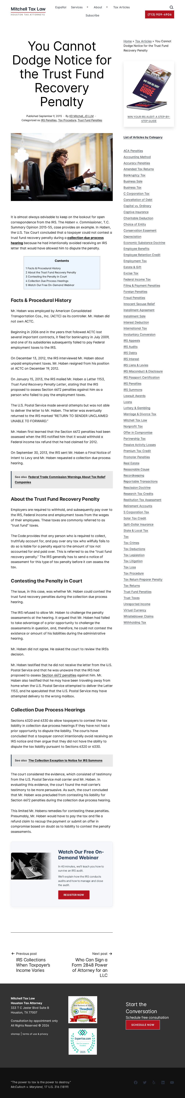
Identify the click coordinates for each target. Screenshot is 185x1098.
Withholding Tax (135, 622)
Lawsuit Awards (134, 396)
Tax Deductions (134, 549)
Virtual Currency (135, 610)
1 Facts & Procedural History (43, 268)
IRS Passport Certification (142, 377)
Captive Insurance (136, 212)
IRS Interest (131, 359)
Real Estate (131, 463)
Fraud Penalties (134, 298)
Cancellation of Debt (138, 200)
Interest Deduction (136, 322)
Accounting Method (137, 157)
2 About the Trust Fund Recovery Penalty (51, 272)
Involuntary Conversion (139, 334)
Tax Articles (121, 7)
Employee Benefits (136, 248)
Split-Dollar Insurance (138, 524)
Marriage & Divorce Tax (140, 414)
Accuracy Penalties (137, 163)
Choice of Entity (135, 224)
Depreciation (132, 236)
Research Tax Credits (138, 493)
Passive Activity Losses (140, 445)
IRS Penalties (49, 120)
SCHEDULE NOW (142, 1024)
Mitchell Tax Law (135, 420)
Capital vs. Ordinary (137, 206)
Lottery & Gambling (137, 408)
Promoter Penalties (137, 457)
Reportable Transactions (141, 481)
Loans (128, 402)
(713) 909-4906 (160, 14)
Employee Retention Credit (142, 255)
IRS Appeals (132, 340)
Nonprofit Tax (133, 426)
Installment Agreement (139, 310)
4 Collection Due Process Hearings (47, 281)
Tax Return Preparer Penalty (143, 579)
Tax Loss (130, 567)
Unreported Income (137, 604)
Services (77, 7)
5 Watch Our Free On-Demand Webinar (50, 285)
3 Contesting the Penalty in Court (46, 276)
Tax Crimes (131, 543)
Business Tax (132, 187)
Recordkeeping (134, 475)
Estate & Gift (132, 267)
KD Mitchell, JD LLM (81, 116)
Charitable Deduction (138, 218)
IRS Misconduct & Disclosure (143, 371)
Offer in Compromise (138, 432)
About (98, 7)
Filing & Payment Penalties (142, 285)
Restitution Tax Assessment (142, 500)
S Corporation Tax (136, 512)
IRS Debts (130, 353)
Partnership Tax (135, 438)
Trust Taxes (131, 598)
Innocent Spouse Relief (139, 304)
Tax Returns (132, 585)
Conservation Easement (140, 230)
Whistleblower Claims (138, 616)
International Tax (135, 328)
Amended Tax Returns (139, 169)
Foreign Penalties (135, 291)
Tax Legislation (134, 555)
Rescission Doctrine (137, 487)
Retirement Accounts (138, 506)
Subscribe (92, 15)
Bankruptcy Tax (134, 175)
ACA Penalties (133, 151)
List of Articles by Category (143, 137)
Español (60, 7)
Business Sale (133, 181)
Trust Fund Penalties (90, 120)
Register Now (74, 894)
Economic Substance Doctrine (144, 242)
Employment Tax (135, 261)
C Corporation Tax (136, 193)
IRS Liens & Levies (136, 365)
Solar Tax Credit (135, 518)
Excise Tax (131, 273)
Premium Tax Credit (137, 451)
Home (128, 41)
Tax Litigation (133, 561)
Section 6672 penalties (59, 675)
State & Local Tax (136, 530)
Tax (126, 536)
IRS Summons (133, 389)
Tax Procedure (67, 120)
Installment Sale (134, 316)
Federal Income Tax (137, 279)
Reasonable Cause (136, 469)
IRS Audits (130, 346)
